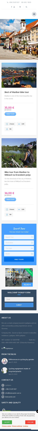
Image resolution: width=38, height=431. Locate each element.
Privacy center (6, 426)
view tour (10, 113)
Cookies (25, 426)
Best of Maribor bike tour (17, 91)
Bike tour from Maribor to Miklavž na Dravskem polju (18, 173)
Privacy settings (17, 426)
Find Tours (19, 259)
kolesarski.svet (10, 396)
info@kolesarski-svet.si (13, 393)
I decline (30, 422)
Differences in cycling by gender (21, 359)
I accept (7, 422)
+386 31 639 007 (11, 389)
